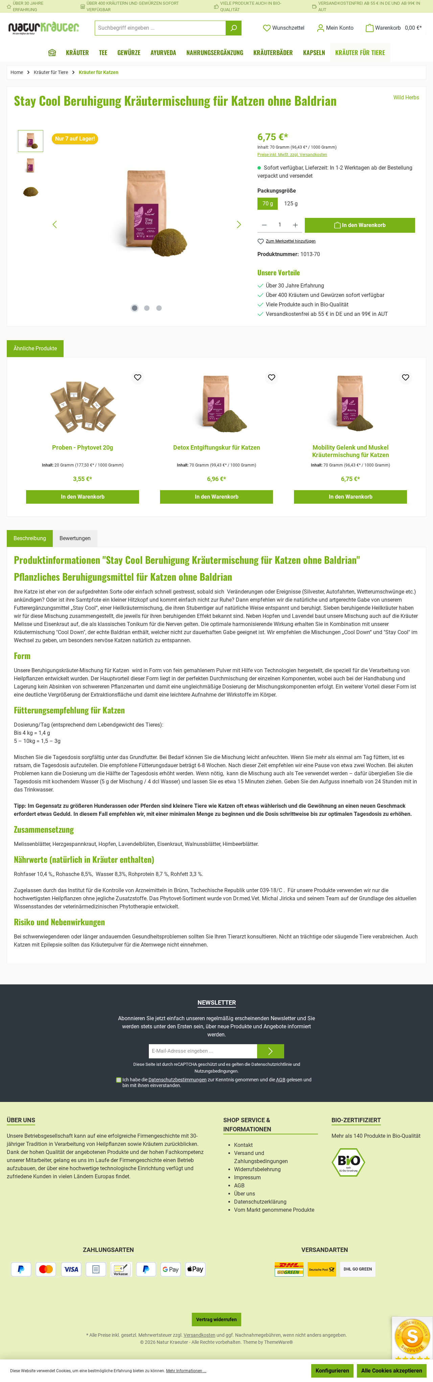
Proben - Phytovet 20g (82, 447)
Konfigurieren (332, 1370)
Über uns (244, 1193)
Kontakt (243, 1145)
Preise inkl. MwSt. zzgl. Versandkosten (292, 154)
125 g (291, 203)
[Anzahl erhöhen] (295, 225)
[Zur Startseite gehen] (44, 28)
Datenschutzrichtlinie (271, 1064)
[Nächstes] (239, 224)
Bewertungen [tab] (75, 538)
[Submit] (270, 1051)
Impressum (247, 1177)
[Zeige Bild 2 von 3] (147, 308)
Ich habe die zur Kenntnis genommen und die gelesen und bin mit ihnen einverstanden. (217, 1082)
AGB (281, 1079)
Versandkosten (199, 1335)
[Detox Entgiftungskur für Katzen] (216, 404)
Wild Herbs (406, 97)
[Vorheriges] (55, 224)
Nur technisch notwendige (271, 1370)
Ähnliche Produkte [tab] (35, 348)
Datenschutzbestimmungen (178, 1079)
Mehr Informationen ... (186, 1370)
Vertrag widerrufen (216, 1319)
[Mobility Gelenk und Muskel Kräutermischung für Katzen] (350, 404)
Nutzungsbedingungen (216, 1071)
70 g (268, 203)
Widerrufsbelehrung (257, 1169)
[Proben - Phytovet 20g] (82, 404)
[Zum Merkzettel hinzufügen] (137, 377)
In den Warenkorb (83, 497)
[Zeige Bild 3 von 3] (159, 308)
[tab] (30, 538)
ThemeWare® (278, 1342)
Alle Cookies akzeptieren (391, 1370)
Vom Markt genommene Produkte (274, 1210)
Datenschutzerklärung (260, 1202)
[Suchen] (234, 28)
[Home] (52, 52)
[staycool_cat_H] (147, 214)
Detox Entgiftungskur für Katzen (216, 447)
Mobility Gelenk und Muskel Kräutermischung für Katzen (350, 451)
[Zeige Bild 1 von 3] (134, 308)
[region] (131, 224)
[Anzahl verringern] (264, 225)
